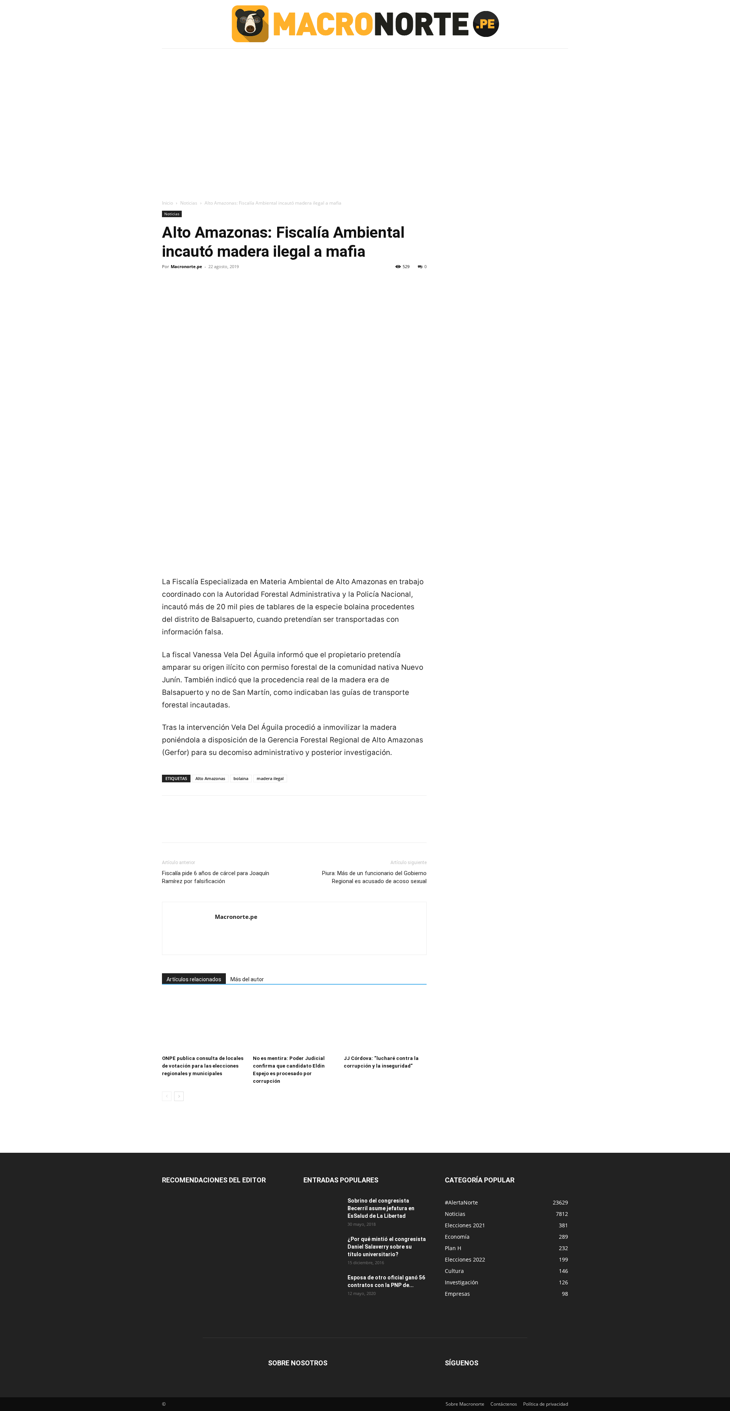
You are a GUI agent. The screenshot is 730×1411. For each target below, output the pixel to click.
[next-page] (179, 1096)
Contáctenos (503, 1404)
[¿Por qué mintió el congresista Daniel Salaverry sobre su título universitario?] (322, 1248)
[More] (240, 292)
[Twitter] (187, 292)
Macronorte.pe (186, 266)
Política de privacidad (545, 1404)
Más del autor (247, 979)
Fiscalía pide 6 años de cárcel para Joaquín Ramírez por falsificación (215, 877)
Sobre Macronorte (465, 1404)
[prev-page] (166, 1096)
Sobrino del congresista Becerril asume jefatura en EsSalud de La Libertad (381, 1208)
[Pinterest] (204, 292)
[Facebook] (169, 292)
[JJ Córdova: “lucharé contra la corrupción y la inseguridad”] (385, 1023)
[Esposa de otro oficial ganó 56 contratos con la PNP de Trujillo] (322, 1287)
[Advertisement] (365, 107)
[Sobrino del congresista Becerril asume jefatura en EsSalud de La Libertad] (322, 1210)
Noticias (188, 203)
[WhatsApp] (222, 292)
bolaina (240, 778)
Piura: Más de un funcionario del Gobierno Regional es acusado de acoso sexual (374, 877)
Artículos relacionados (194, 979)
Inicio (167, 203)
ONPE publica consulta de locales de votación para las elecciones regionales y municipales (202, 1065)
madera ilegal (270, 778)
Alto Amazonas (210, 778)
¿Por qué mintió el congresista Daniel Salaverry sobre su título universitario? (387, 1246)
